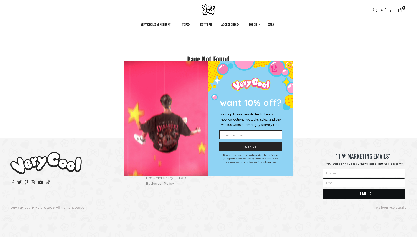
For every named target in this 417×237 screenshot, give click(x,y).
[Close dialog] (289, 65)
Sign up (250, 146)
